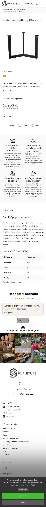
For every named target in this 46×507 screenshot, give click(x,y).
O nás (4, 435)
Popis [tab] (10, 210)
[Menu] (41, 3)
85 (28, 267)
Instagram (26, 383)
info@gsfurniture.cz (25, 389)
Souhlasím (23, 496)
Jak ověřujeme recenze (10, 445)
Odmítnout (23, 502)
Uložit (8, 133)
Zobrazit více (23, 320)
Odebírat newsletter (10, 448)
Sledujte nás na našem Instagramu (23, 331)
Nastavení (23, 490)
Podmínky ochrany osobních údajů (15, 441)
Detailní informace (9, 91)
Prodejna (5, 432)
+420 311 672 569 (25, 394)
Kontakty (5, 455)
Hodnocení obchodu (23, 294)
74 (28, 278)
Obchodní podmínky (10, 438)
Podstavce (31, 257)
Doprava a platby (8, 428)
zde (33, 485)
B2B (27, 4)
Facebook (20, 383)
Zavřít (38, 132)
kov (28, 262)
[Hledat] (32, 3)
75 (28, 273)
